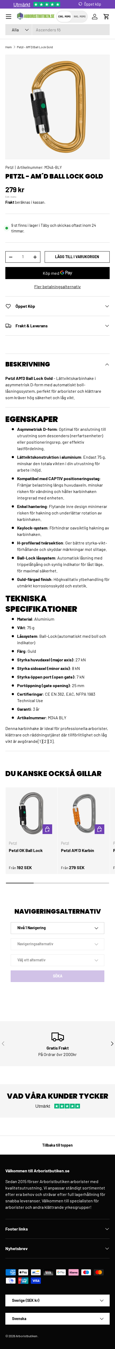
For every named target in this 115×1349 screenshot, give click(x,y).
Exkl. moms (64, 16)
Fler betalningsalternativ (57, 286)
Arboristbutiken (26, 1336)
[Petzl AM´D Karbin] (83, 813)
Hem (8, 47)
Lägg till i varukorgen (77, 256)
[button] (106, 17)
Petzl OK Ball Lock (26, 850)
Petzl (9, 167)
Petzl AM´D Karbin (77, 850)
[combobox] (57, 29)
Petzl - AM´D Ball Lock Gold (35, 47)
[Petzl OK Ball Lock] (31, 813)
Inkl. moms (80, 16)
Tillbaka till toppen (57, 1145)
